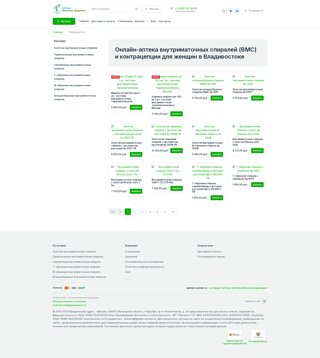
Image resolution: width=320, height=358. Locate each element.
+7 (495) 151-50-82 (185, 8)
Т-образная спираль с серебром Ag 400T (245, 177)
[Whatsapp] (224, 11)
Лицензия (131, 256)
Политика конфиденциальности (144, 266)
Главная (58, 32)
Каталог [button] (140, 21)
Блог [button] (153, 21)
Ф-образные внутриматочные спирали (72, 87)
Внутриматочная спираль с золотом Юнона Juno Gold (247, 142)
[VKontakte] (237, 11)
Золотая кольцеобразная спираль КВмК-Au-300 (207, 91)
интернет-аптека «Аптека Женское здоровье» (238, 287)
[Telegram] (230, 11)
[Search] (137, 8)
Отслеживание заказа (211, 256)
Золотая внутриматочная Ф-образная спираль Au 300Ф (207, 145)
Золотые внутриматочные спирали (75, 47)
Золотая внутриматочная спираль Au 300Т (247, 91)
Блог (128, 271)
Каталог (66, 21)
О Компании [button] (125, 21)
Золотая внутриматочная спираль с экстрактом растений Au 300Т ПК (126, 145)
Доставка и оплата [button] (103, 21)
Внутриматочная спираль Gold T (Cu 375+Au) (167, 181)
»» (173, 211)
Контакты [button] (165, 21)
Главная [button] (84, 21)
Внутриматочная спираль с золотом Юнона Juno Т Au (126, 182)
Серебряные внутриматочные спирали (72, 66)
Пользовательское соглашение (144, 261)
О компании (132, 251)
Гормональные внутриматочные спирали (74, 56)
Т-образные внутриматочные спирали (72, 77)
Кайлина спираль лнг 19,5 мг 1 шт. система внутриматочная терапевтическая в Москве (167, 102)
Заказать (136, 107)
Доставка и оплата (209, 251)
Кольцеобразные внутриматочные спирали (75, 97)
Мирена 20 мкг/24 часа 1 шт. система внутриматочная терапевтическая (125, 97)
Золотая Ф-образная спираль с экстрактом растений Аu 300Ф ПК (165, 142)
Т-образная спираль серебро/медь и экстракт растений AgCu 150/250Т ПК (207, 187)
